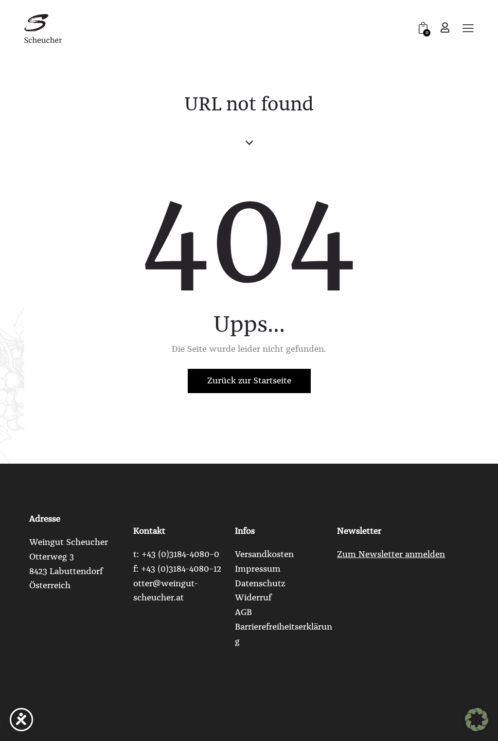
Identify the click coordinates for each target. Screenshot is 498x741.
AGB (243, 612)
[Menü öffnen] (468, 28)
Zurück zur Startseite (249, 380)
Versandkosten (264, 554)
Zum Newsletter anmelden (391, 554)
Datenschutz (260, 583)
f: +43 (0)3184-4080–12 (177, 568)
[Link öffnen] (43, 28)
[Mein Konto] (445, 27)
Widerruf (253, 597)
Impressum (258, 568)
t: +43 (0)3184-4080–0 (176, 554)
